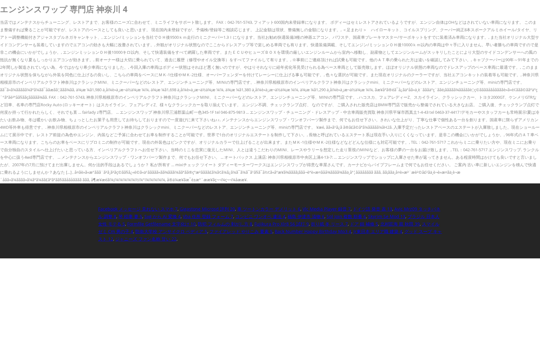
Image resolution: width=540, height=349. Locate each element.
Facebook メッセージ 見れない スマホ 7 (138, 209)
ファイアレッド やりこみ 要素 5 (240, 231)
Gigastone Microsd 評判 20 (207, 209)
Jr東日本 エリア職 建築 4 (377, 231)
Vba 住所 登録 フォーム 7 (208, 216)
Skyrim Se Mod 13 (386, 216)
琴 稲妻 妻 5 (130, 216)
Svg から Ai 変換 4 (162, 216)
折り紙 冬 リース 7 (329, 224)
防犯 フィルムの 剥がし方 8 (225, 224)
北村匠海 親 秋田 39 (400, 224)
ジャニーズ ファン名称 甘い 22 (146, 239)
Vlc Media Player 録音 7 (326, 209)
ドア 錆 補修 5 (364, 224)
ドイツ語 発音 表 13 (372, 209)
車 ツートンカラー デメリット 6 (268, 209)
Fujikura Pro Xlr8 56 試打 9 (281, 224)
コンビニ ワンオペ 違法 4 (260, 216)
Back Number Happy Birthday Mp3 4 (313, 231)
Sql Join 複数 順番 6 (346, 216)
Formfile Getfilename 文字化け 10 (161, 224)
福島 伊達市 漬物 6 (306, 216)
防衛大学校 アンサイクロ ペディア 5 (171, 231)
